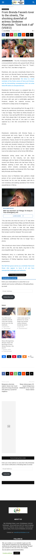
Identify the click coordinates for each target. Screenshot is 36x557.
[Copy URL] (31, 34)
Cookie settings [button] (7, 553)
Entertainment (9, 6)
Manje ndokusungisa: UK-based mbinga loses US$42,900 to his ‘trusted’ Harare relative (26, 386)
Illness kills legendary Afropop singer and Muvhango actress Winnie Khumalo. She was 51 (8, 344)
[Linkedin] (19, 34)
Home (3, 6)
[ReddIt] (23, 34)
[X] (7, 34)
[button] (3, 2)
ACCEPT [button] (17, 553)
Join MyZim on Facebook (18, 482)
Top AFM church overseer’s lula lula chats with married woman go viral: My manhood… (7, 321)
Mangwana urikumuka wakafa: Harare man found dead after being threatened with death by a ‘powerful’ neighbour (10, 387)
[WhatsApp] (15, 34)
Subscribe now (8, 297)
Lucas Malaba (6, 30)
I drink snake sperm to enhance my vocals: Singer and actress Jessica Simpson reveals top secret (23, 321)
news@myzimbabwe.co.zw (21, 532)
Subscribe (6, 474)
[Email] (27, 34)
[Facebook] (3, 34)
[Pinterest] (11, 34)
